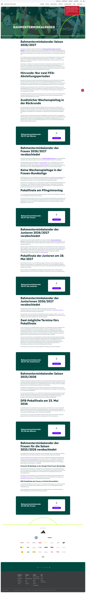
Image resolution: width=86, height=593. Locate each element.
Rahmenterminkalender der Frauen (49, 158)
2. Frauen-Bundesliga (43, 162)
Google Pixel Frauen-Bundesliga (56, 177)
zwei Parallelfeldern (44, 252)
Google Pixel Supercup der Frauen (38, 165)
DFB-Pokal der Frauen (43, 163)
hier (28, 267)
